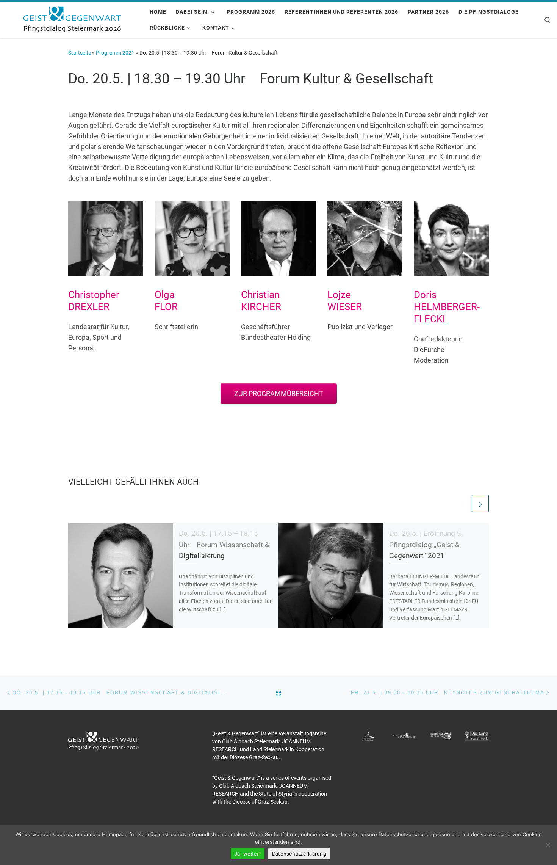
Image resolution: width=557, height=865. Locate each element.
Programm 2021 (115, 53)
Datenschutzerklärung (299, 854)
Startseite (79, 53)
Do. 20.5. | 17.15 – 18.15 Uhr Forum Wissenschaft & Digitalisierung (224, 544)
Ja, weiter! (248, 854)
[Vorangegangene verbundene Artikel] (461, 503)
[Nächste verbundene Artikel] (480, 503)
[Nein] (547, 845)
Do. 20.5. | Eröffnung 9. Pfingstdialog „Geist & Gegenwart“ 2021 (426, 544)
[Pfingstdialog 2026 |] (72, 19)
